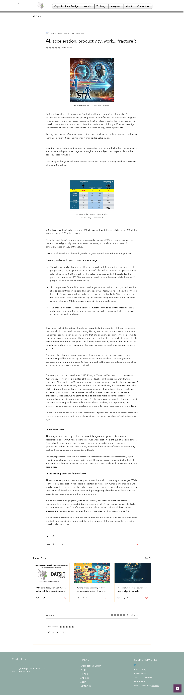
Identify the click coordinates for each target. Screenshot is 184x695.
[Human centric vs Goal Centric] (92, 573)
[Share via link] (53, 536)
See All (148, 558)
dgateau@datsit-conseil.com (31, 668)
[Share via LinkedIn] (47, 536)
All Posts (37, 16)
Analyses (84, 678)
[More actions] (136, 33)
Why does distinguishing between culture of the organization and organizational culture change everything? (51, 589)
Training (84, 674)
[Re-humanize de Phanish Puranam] (133, 573)
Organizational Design (90, 666)
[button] (147, 16)
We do (83, 670)
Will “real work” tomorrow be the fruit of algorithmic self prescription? (132, 589)
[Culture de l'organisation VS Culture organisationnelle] (51, 573)
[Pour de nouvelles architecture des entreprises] (134, 664)
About (83, 682)
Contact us (85, 686)
